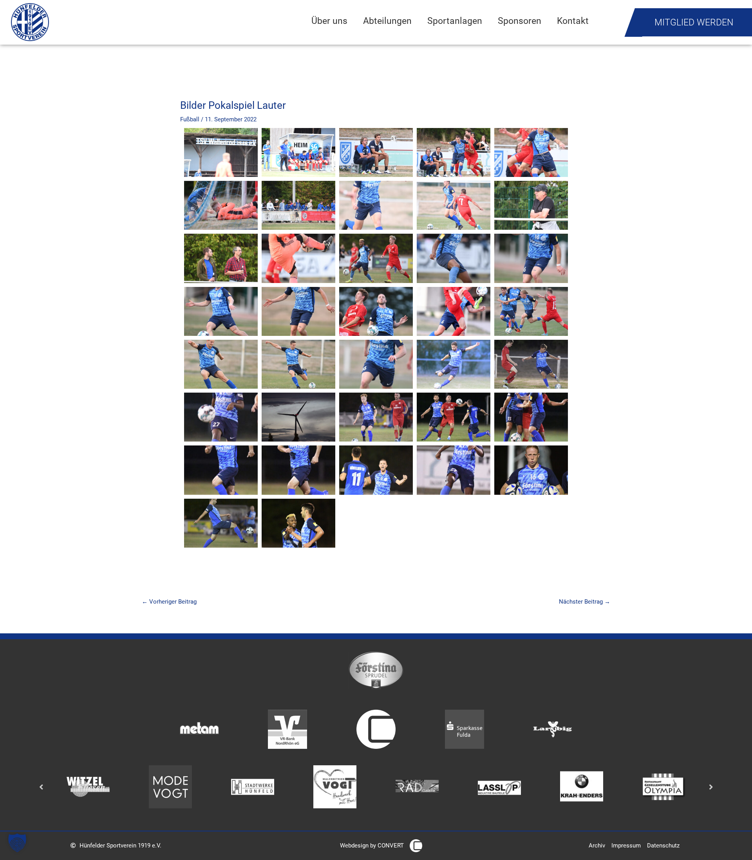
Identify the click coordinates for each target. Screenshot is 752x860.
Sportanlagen (454, 21)
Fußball (189, 119)
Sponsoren (519, 21)
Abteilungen (387, 21)
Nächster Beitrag (584, 601)
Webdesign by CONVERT (372, 845)
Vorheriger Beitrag (169, 601)
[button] (17, 843)
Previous (41, 786)
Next (711, 786)
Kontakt (573, 21)
